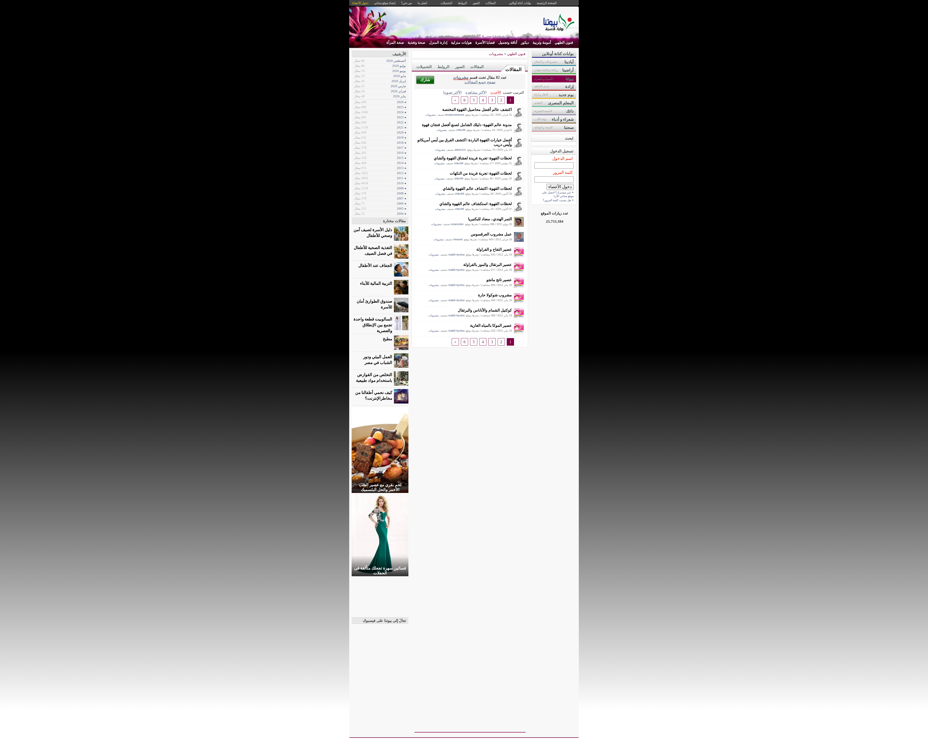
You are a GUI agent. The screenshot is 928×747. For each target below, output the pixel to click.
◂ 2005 (380, 208)
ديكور (525, 42)
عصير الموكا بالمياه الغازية (491, 325)
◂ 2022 (380, 122)
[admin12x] (519, 146)
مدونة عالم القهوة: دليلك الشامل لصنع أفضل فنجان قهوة (467, 125)
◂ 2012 (380, 173)
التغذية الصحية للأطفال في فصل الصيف (373, 250)
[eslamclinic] (519, 225)
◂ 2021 (380, 127)
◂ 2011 (380, 178)
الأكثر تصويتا (452, 92)
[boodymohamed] (519, 116)
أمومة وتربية (542, 42)
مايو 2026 (380, 76)
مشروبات (496, 54)
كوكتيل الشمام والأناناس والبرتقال (485, 310)
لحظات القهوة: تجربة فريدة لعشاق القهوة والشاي (473, 158)
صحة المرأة (395, 42)
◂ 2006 (380, 203)
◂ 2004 (380, 213)
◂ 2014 (380, 163)
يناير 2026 (380, 96)
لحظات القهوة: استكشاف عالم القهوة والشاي (475, 204)
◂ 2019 (380, 137)
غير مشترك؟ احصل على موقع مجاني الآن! (558, 194)
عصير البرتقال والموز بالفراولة (487, 265)
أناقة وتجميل (507, 42)
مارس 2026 (380, 86)
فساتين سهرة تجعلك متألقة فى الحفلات (380, 570)
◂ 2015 (380, 158)
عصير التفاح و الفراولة (494, 249)
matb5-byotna (456, 254)
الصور (459, 67)
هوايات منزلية (461, 42)
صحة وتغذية (416, 42)
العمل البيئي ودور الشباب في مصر (377, 360)
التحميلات (424, 67)
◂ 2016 (380, 153)
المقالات (513, 69)
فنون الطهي (564, 42)
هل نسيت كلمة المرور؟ (557, 200)
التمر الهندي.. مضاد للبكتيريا (490, 219)
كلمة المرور (563, 172)
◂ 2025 (380, 107)
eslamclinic (457, 224)
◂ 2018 (380, 142)
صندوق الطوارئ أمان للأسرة (374, 304)
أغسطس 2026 (380, 61)
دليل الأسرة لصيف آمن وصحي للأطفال (373, 233)
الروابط (443, 67)
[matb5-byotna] (519, 256)
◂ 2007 (380, 198)
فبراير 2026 (380, 91)
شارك (425, 80)
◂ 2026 (380, 102)
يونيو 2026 (380, 71)
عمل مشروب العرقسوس (491, 234)
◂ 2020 (380, 132)
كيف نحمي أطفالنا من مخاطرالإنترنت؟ (373, 395)
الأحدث (495, 92)
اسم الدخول (562, 158)
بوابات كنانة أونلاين (520, 3)
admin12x (460, 149)
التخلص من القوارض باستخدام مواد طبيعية (374, 377)
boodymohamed (454, 114)
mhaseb (458, 239)
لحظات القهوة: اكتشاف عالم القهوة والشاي (477, 188)
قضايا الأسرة (485, 42)
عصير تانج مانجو (499, 280)
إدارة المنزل (438, 42)
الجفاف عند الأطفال (375, 265)
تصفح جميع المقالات (479, 82)
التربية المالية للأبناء (376, 283)
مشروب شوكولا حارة (495, 295)
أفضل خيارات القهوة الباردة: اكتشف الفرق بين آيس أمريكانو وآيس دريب (464, 142)
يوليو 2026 (380, 66)
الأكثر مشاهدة (475, 92)
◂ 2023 (380, 117)
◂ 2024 (380, 112)
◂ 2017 (380, 147)
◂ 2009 (380, 188)
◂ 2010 (380, 183)
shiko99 (460, 129)
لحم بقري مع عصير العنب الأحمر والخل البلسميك (380, 487)
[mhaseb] (519, 241)
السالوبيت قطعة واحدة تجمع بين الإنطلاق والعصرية (373, 325)
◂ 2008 (380, 193)
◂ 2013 (380, 168)
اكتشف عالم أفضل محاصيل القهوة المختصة (477, 109)
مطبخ (387, 339)
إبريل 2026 (380, 81)
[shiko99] (519, 131)
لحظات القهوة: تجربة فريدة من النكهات (481, 173)
